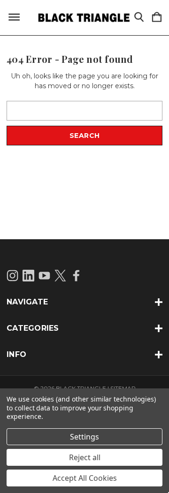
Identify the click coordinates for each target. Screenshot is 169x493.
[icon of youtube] (44, 275)
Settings (84, 437)
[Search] (139, 17)
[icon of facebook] (76, 275)
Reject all (84, 457)
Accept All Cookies (85, 478)
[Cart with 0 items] (157, 17)
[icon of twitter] (60, 275)
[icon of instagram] (12, 275)
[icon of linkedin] (28, 275)
